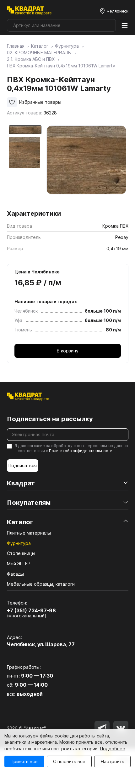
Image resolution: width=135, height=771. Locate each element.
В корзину (67, 350)
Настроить (112, 761)
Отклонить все (69, 761)
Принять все (24, 761)
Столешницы (21, 553)
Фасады (15, 574)
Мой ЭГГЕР (18, 563)
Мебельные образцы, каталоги (41, 584)
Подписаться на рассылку (50, 419)
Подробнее (112, 748)
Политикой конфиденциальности (80, 450)
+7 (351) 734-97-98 (31, 610)
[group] (86, 165)
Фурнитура (19, 543)
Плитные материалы (29, 533)
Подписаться (22, 465)
